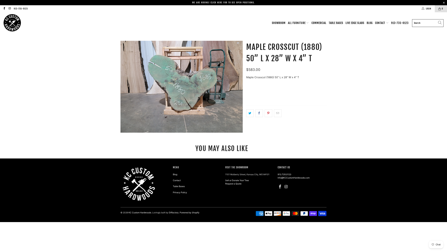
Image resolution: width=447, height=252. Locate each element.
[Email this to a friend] (277, 113)
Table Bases (336, 23)
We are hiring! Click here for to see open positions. (223, 2)
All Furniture (297, 23)
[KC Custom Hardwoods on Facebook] (4, 8)
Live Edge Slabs (355, 23)
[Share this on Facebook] (259, 113)
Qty (248, 84)
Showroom (278, 23)
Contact (380, 23)
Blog (370, 23)
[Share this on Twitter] (250, 113)
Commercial (319, 23)
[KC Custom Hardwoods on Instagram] (9, 8)
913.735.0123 (284, 174)
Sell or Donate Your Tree (237, 180)
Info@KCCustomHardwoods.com (294, 177)
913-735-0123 (21, 8)
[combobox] (428, 23)
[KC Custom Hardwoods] (12, 23)
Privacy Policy (180, 192)
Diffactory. (174, 212)
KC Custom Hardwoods (140, 212)
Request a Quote (233, 183)
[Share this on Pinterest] (268, 113)
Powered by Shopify (189, 212)
